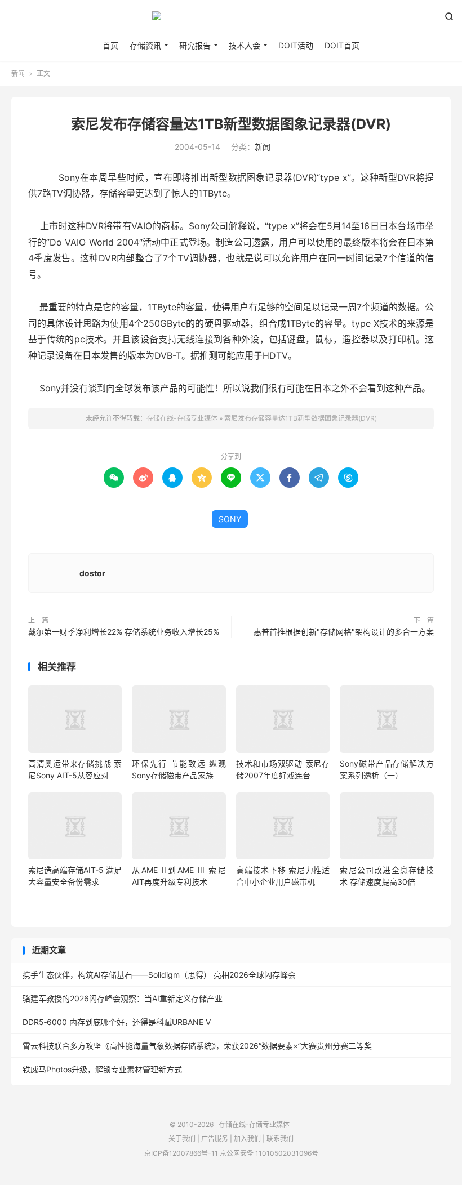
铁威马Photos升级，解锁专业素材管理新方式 (102, 1069)
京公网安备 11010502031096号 (269, 1153)
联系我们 (280, 1138)
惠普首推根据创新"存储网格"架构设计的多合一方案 (344, 631)
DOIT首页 (342, 45)
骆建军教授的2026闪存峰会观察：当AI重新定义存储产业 (123, 998)
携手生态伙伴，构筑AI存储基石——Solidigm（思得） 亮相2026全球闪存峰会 (159, 974)
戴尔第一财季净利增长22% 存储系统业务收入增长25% (123, 631)
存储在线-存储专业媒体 (231, 20)
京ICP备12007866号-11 (181, 1153)
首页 (110, 45)
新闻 (18, 73)
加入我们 (247, 1138)
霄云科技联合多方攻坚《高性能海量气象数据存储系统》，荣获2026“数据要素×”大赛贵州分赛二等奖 (197, 1045)
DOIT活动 (295, 45)
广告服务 (214, 1138)
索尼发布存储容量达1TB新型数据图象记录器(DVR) (231, 123)
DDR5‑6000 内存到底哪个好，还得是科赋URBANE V (117, 1022)
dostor (92, 573)
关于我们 (182, 1138)
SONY (230, 519)
